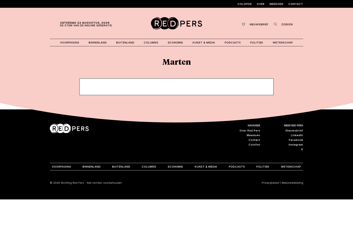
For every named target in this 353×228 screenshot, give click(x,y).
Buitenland (125, 42)
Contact (295, 4)
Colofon (245, 4)
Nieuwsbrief (294, 130)
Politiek (256, 42)
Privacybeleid (270, 182)
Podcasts (233, 42)
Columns (151, 42)
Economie (175, 42)
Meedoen (276, 4)
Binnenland (98, 42)
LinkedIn (297, 135)
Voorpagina (69, 42)
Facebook (296, 139)
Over (261, 4)
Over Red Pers (250, 130)
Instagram (296, 144)
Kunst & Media (204, 42)
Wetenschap (283, 42)
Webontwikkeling (292, 182)
